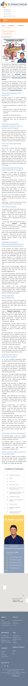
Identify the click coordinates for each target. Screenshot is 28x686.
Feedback (23, 672)
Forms (14, 640)
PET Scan (4, 194)
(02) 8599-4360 (10, 16)
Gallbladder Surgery (14, 475)
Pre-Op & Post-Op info (15, 565)
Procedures (21, 25)
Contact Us (17, 673)
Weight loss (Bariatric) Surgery (15, 508)
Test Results (16, 635)
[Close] (23, 595)
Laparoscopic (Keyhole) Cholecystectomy (15, 512)
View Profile (14, 546)
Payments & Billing (17, 620)
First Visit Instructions (15, 557)
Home (3, 25)
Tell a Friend (10, 673)
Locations (8, 14)
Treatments (11, 25)
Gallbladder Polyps (14, 496)
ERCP (3, 187)
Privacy (15, 622)
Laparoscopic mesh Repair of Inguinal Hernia (16, 488)
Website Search (18, 647)
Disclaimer (15, 623)
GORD (10, 478)
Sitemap (15, 642)
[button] (4, 587)
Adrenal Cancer (13, 504)
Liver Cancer (12, 481)
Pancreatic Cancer (14, 484)
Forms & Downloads (15, 560)
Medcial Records (17, 639)
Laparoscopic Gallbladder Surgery (16, 500)
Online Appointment (15, 562)
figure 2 (9, 257)
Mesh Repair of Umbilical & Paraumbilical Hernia (16, 493)
